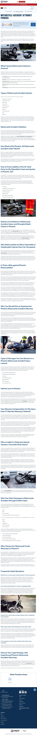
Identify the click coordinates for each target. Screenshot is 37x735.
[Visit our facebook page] (20, 692)
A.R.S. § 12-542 (15, 231)
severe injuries (4, 253)
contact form (29, 663)
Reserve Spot (33, 24)
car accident (9, 11)
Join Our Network (4, 720)
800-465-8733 (5, 692)
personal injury (29, 11)
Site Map (2, 722)
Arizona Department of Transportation (24, 136)
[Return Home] (4, 1)
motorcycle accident (19, 11)
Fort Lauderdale (22, 698)
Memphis (20, 704)
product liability (8, 490)
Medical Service (3, 718)
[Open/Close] (35, 2)
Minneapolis (21, 706)
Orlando (20, 699)
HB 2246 (24, 401)
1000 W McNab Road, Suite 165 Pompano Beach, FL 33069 (7, 702)
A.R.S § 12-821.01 (25, 238)
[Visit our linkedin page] (23, 692)
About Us (2, 716)
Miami (20, 696)
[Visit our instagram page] (25, 692)
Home (2, 714)
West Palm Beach (22, 703)
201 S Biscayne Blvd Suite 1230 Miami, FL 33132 (7, 697)
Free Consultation (22, 1)
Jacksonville (21, 701)
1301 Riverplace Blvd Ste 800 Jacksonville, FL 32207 (7, 707)
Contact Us (3, 724)
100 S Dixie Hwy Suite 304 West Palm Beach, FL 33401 (7, 704)
